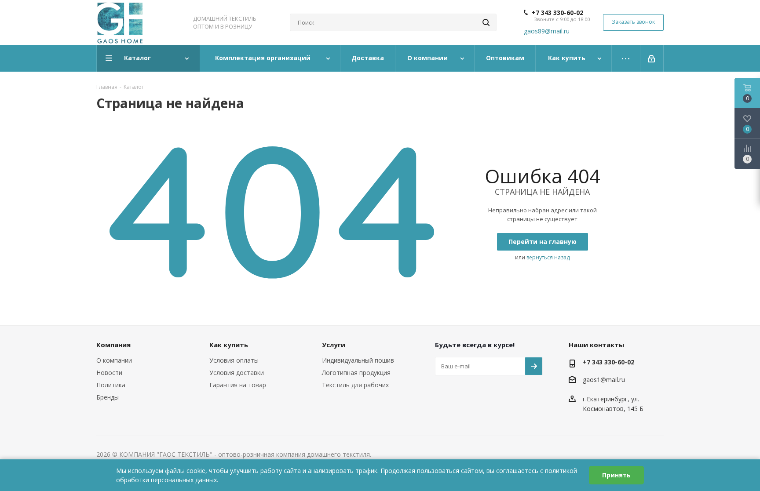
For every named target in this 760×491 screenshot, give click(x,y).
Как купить (228, 344)
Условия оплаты (234, 360)
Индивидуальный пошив (358, 360)
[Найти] (486, 22)
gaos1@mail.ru (604, 379)
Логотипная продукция (356, 372)
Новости (109, 372)
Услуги (333, 344)
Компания (113, 344)
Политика (110, 385)
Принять (616, 475)
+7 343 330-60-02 (557, 13)
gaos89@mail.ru (547, 31)
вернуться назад (548, 257)
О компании (114, 360)
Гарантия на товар (237, 385)
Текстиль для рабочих (355, 385)
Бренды (107, 397)
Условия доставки (236, 372)
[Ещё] (626, 58)
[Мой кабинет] (652, 58)
